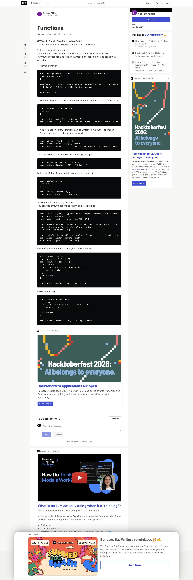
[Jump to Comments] (24, 55)
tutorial (56, 34)
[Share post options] (25, 80)
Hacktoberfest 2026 (140, 169)
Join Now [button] (134, 565)
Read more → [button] (139, 183)
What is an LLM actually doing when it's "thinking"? (79, 506)
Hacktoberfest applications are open (67, 386)
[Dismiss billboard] (174, 534)
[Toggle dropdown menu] (119, 331)
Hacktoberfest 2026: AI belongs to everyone (147, 155)
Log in (148, 3)
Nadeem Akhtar (50, 13)
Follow (151, 19)
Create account (162, 3)
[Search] (31, 3)
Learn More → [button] (45, 404)
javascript (66, 34)
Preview (58, 434)
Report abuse (87, 442)
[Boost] (24, 71)
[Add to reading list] (24, 64)
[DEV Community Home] (24, 3)
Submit (47, 434)
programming (44, 34)
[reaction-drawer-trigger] (25, 46)
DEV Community (154, 34)
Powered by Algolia (95, 3)
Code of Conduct (72, 442)
